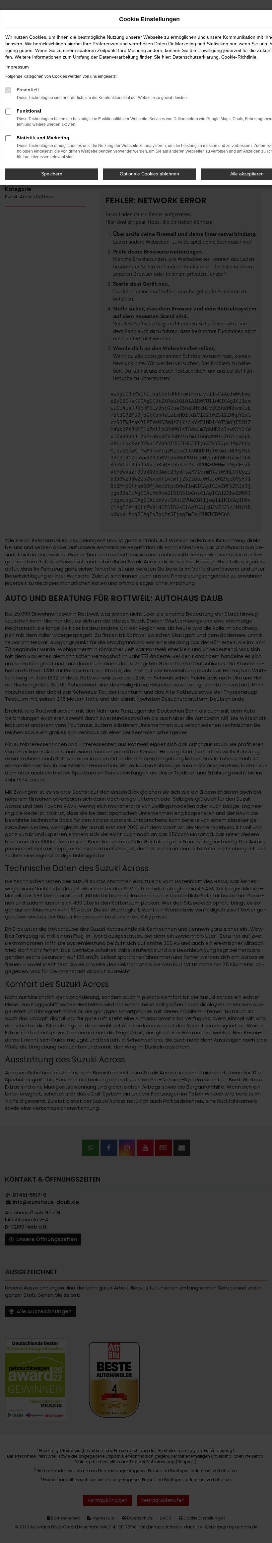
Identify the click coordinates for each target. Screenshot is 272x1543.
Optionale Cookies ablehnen (149, 173)
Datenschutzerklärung (195, 57)
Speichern (51, 173)
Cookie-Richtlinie (238, 57)
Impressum (17, 67)
